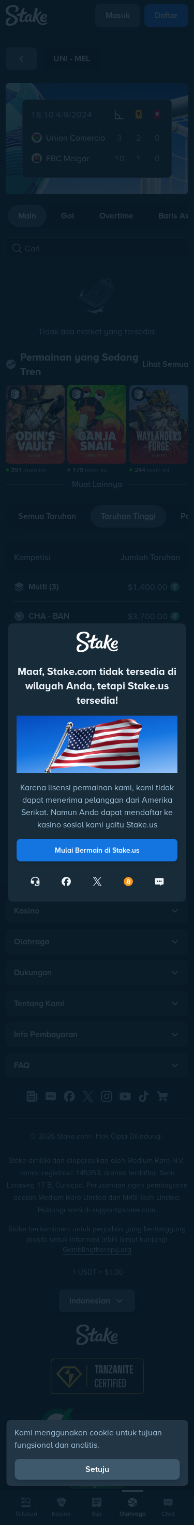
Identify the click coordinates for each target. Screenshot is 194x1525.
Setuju (97, 1469)
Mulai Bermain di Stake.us (97, 850)
